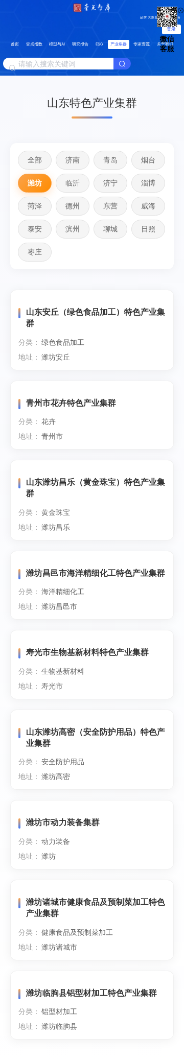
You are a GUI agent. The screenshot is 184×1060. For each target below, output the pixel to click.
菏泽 (35, 205)
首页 (15, 44)
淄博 (148, 182)
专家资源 (141, 44)
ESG (99, 44)
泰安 (35, 228)
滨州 (72, 228)
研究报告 (80, 44)
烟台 (148, 159)
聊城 (110, 228)
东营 (110, 205)
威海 (148, 205)
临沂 (72, 182)
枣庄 (35, 251)
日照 (148, 228)
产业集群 (118, 44)
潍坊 (35, 182)
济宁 (110, 182)
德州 (72, 205)
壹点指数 (34, 44)
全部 (35, 159)
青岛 (110, 159)
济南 (72, 159)
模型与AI (57, 44)
